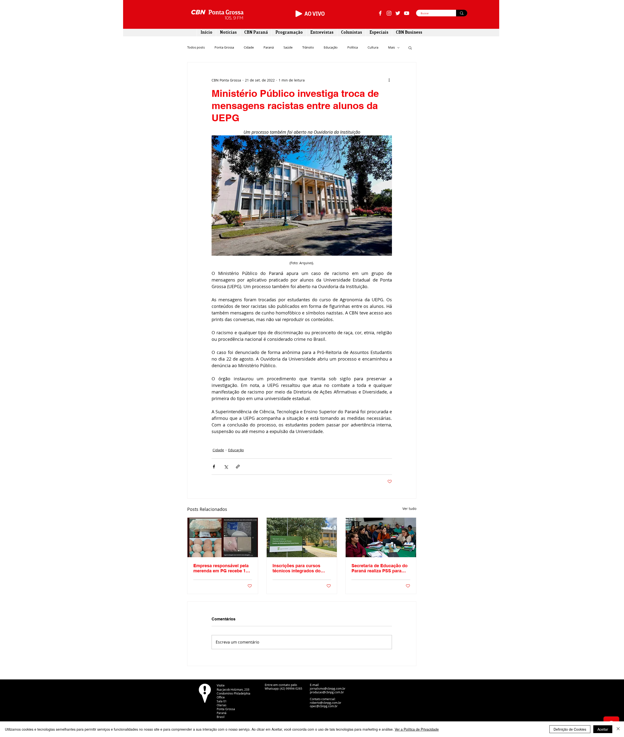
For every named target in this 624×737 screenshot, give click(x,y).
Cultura (373, 48)
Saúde (287, 48)
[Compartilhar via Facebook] (214, 466)
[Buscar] (461, 13)
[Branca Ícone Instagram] (389, 13)
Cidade (249, 48)
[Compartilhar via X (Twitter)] (226, 466)
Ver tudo (409, 508)
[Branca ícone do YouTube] (406, 13)
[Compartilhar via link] (237, 466)
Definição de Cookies (570, 729)
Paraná (268, 48)
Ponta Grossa (224, 48)
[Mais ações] (389, 80)
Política (352, 48)
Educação (331, 48)
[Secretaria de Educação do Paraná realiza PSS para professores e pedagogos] (381, 537)
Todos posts (196, 48)
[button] (410, 48)
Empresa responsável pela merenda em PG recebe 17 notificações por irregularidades (221, 568)
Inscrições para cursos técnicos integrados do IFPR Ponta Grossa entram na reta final (300, 568)
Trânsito (308, 48)
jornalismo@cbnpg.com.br (327, 688)
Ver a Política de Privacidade (417, 729)
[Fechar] (618, 729)
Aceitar (602, 729)
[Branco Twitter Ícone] (398, 13)
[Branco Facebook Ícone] (380, 13)
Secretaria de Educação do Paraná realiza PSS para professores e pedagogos (379, 568)
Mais (391, 48)
